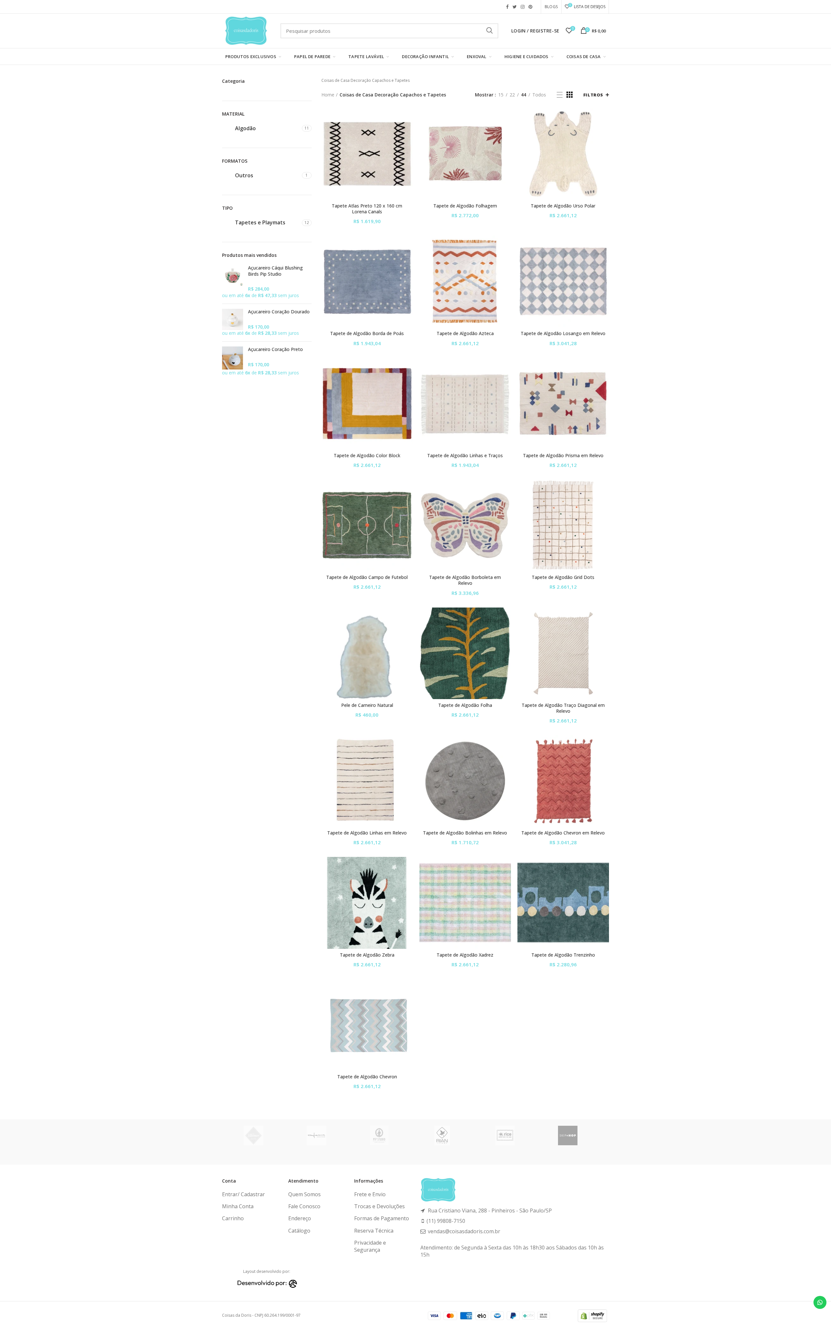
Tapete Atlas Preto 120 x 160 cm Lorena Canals (367, 209)
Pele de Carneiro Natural (367, 705)
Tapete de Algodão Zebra (367, 955)
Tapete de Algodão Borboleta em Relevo (465, 580)
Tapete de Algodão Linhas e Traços (465, 455)
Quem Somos (304, 1194)
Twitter (515, 7)
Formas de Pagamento (381, 1218)
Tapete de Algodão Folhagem (465, 206)
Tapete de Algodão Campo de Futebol (367, 577)
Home (327, 95)
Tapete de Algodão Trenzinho (563, 955)
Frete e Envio (370, 1194)
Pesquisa (489, 30)
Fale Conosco (304, 1206)
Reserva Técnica (373, 1230)
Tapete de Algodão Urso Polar (563, 206)
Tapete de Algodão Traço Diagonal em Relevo (563, 708)
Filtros (593, 95)
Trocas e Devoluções (379, 1206)
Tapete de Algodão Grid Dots (563, 577)
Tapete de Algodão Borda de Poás (367, 333)
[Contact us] (819, 1302)
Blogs (551, 6)
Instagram (523, 7)
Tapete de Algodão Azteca (465, 333)
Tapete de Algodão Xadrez (465, 955)
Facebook (507, 7)
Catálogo (299, 1230)
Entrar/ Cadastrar (243, 1194)
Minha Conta (238, 1206)
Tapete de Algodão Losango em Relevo (563, 333)
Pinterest (530, 7)
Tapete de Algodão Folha (465, 705)
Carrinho (233, 1218)
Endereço (299, 1218)
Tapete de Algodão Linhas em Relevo (367, 833)
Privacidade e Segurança (370, 1246)
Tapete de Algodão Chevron (367, 1077)
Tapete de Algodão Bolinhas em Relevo (465, 833)
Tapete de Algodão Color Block (367, 455)
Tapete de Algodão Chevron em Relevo (563, 833)
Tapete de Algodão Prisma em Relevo (563, 455)
